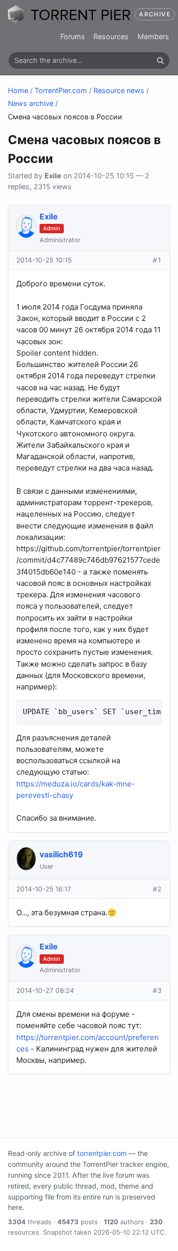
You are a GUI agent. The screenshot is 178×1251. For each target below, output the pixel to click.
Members (153, 36)
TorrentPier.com (61, 90)
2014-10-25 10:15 (44, 260)
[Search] (160, 60)
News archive (30, 103)
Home (18, 90)
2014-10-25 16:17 (43, 889)
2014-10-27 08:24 (45, 990)
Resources (111, 36)
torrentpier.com (102, 1153)
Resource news (118, 90)
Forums (72, 36)
